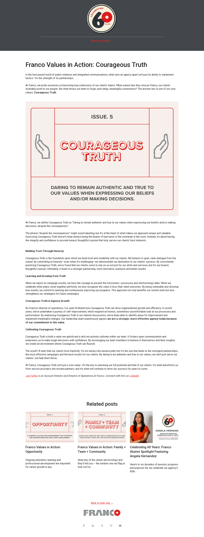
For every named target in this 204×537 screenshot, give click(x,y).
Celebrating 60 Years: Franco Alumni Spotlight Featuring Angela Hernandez (150, 451)
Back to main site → (102, 502)
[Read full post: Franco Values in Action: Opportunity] (50, 427)
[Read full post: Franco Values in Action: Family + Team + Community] (102, 427)
